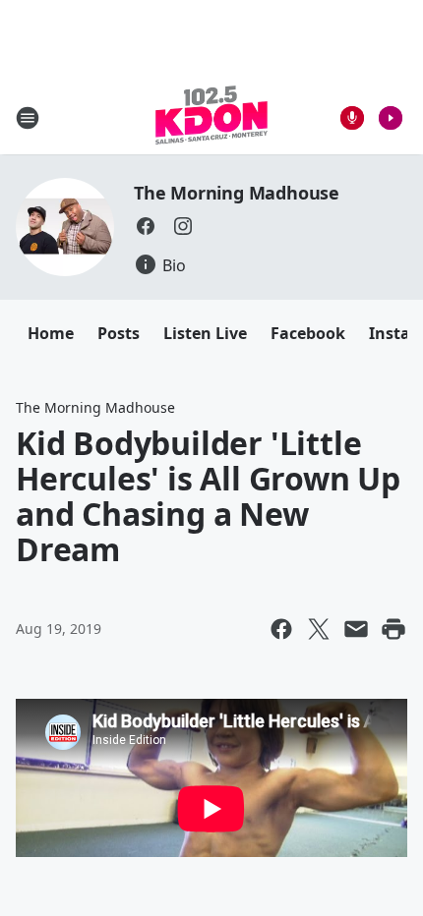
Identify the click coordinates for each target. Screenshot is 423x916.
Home (51, 333)
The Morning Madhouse (236, 192)
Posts (118, 333)
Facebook (308, 333)
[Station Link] (211, 117)
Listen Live (205, 333)
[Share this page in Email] (356, 629)
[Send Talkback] (352, 118)
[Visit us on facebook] (145, 226)
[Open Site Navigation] (27, 118)
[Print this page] (393, 629)
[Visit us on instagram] (183, 226)
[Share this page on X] (318, 629)
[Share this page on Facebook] (281, 629)
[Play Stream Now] (390, 118)
